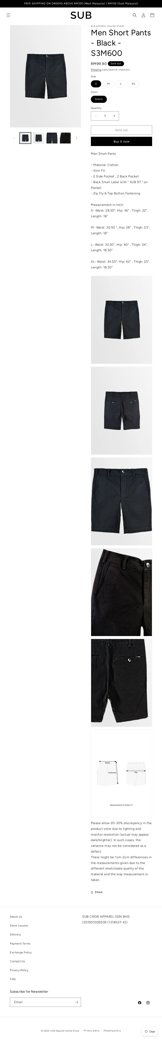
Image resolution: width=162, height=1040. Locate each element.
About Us (16, 916)
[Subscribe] (76, 1002)
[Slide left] (14, 138)
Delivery (15, 934)
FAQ (13, 979)
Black (101, 100)
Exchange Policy (21, 952)
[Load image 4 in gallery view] (65, 138)
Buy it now (122, 141)
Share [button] (99, 892)
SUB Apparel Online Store (64, 1031)
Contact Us (17, 961)
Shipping (96, 69)
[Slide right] (76, 138)
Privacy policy (92, 1030)
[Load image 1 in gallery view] (25, 138)
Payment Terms (20, 943)
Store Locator (19, 925)
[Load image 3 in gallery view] (52, 138)
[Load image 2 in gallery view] (38, 138)
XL (135, 84)
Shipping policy (112, 1030)
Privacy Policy (19, 970)
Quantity (96, 108)
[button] (8, 15)
